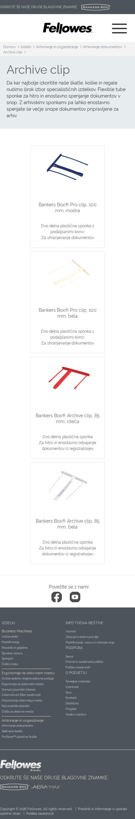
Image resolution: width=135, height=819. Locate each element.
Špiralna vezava (12, 653)
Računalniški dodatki (15, 706)
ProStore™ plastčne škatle (19, 736)
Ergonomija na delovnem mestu (23, 684)
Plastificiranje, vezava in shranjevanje (90, 642)
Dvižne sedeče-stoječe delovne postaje (28, 678)
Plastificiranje (10, 642)
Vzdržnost (72, 687)
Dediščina (72, 703)
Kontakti (71, 697)
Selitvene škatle (12, 731)
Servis (69, 656)
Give (68, 692)
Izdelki (26, 47)
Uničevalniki (10, 636)
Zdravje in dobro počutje (82, 637)
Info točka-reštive (84, 623)
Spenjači (7, 658)
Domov (9, 47)
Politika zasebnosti (78, 667)
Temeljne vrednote (78, 681)
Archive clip (12, 52)
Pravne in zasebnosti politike (84, 661)
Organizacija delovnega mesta (22, 700)
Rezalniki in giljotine (15, 647)
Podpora (74, 648)
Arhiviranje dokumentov (102, 47)
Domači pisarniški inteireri (18, 689)
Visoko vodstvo (76, 714)
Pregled (71, 709)
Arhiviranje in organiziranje (57, 47)
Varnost (71, 631)
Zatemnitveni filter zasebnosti (21, 695)
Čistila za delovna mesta (17, 711)
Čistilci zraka (10, 664)
